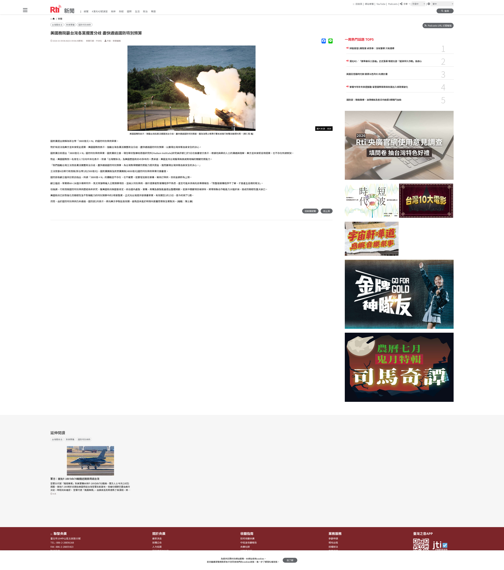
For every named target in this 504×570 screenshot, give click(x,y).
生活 (137, 11)
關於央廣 (158, 533)
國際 (129, 11)
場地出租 (333, 542)
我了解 (290, 560)
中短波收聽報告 (248, 542)
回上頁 (326, 211)
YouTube (381, 4)
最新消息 (157, 538)
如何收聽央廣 (247, 538)
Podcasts (393, 4)
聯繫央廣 (60, 533)
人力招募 (157, 546)
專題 (153, 11)
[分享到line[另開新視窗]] (330, 41)
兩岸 (113, 11)
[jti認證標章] (441, 546)
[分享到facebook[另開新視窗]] (324, 41)
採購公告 (157, 542)
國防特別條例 (84, 24)
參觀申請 (333, 538)
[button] (25, 10)
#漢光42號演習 (100, 11)
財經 (121, 11)
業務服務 (335, 533)
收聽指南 (246, 533)
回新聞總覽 (310, 211)
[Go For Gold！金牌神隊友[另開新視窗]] (399, 296)
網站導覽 (370, 4)
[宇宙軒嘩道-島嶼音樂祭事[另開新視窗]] (372, 241)
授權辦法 (333, 546)
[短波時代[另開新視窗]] (372, 203)
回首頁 (360, 4)
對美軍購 (70, 24)
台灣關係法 (57, 24)
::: (353, 4)
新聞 (59, 18)
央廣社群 (245, 546)
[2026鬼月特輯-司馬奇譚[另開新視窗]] (399, 369)
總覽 (86, 11)
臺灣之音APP (423, 533)
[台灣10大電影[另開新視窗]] (426, 203)
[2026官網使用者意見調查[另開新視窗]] (399, 147)
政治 (145, 11)
